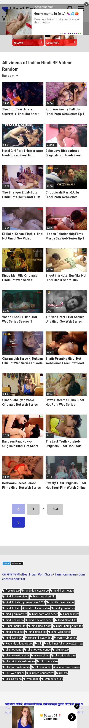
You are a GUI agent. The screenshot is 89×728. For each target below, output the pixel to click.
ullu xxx (63, 673)
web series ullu (54, 678)
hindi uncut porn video (69, 626)
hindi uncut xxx (38, 631)
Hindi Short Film (67, 620)
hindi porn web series (45, 614)
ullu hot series (14, 649)
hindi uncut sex (15, 631)
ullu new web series (18, 655)
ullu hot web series (39, 649)
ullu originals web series (20, 661)
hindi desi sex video (37, 590)
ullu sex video (43, 667)
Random (8, 75)
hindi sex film (71, 614)
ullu (40, 643)
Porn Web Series (67, 637)
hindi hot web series (62, 602)
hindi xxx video (14, 637)
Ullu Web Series (15, 673)
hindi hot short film (44, 596)
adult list (19, 579)
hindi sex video (15, 620)
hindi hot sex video (17, 596)
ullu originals (42, 655)
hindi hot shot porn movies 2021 (25, 602)
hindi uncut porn (41, 626)
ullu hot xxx (62, 649)
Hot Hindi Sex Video (40, 637)
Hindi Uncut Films (16, 626)
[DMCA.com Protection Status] (13, 564)
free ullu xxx (13, 590)
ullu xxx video (14, 678)
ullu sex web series (68, 667)
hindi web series (61, 631)
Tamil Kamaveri (65, 574)
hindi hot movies (64, 590)
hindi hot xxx (13, 608)
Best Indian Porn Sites (37, 574)
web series (33, 678)
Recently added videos (19, 643)
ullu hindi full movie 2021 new (65, 643)
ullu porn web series (18, 667)
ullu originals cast (65, 655)
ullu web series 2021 (41, 673)
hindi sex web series (41, 620)
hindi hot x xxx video (37, 608)
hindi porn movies (16, 614)
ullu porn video (49, 661)
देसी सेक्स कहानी (11, 574)
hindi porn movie (65, 608)
